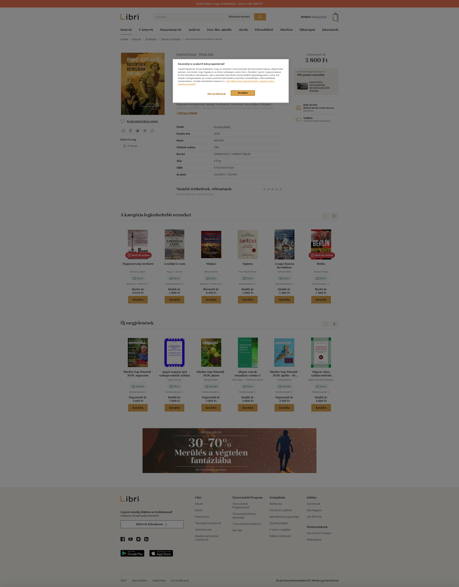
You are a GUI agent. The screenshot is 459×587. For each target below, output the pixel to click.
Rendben (243, 93)
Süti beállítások (216, 93)
